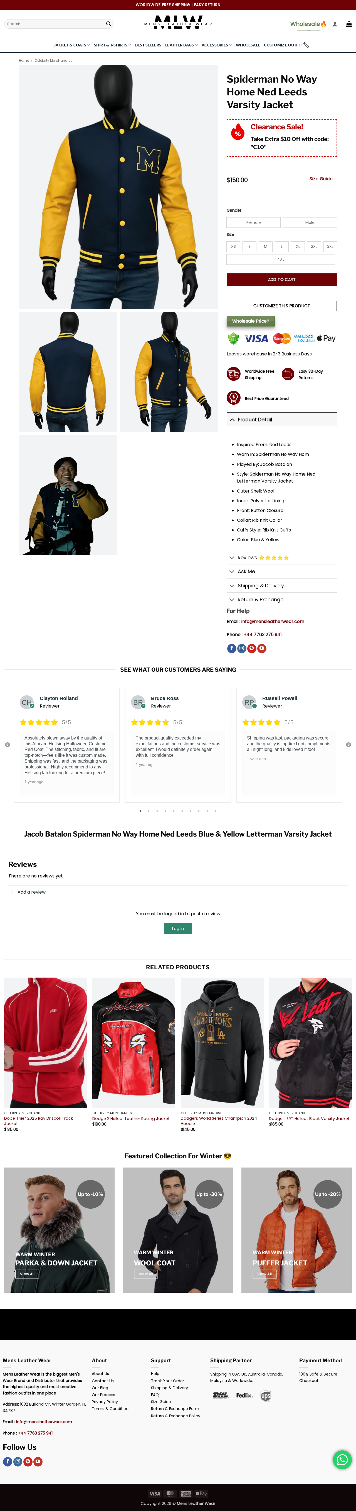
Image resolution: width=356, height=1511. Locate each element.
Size (230, 235)
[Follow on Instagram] (241, 648)
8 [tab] (199, 811)
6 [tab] (182, 811)
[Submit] (108, 24)
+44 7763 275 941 (263, 634)
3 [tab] (157, 811)
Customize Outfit (283, 45)
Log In (178, 928)
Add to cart (282, 279)
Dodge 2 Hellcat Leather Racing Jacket (131, 1118)
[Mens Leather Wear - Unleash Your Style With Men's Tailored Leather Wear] (178, 24)
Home (24, 60)
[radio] (253, 222)
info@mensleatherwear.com (272, 621)
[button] (335, 24)
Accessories (215, 45)
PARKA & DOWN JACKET (56, 1263)
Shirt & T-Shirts (111, 45)
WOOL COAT (154, 1263)
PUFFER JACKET (280, 1263)
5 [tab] (174, 811)
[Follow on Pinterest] (251, 648)
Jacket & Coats (70, 45)
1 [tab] (141, 811)
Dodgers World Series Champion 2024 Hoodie (219, 1121)
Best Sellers (148, 45)
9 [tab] (207, 811)
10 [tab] (216, 811)
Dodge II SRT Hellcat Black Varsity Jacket (309, 1118)
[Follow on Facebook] (231, 648)
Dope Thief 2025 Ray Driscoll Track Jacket (38, 1121)
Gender (234, 210)
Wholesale (248, 45)
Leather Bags (179, 45)
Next (348, 745)
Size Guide (321, 179)
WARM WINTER (35, 1254)
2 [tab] (149, 811)
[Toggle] (232, 420)
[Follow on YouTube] (261, 648)
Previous (7, 745)
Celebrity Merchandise (53, 60)
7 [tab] (191, 811)
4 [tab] (166, 811)
